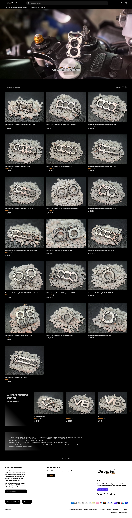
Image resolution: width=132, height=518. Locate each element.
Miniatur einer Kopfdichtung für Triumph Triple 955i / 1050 (61, 124)
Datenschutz (115, 509)
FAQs (121, 509)
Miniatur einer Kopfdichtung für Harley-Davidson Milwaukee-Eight (62, 208)
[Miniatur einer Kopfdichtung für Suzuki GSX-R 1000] (66, 149)
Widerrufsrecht (102, 509)
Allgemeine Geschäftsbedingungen (90, 509)
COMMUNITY (34, 7)
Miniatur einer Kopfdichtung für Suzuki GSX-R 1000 (59, 166)
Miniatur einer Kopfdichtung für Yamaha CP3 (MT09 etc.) (102, 124)
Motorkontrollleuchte (39, 416)
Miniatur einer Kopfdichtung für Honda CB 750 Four (17, 166)
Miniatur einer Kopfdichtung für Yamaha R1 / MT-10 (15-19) (102, 166)
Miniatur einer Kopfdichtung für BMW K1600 (16, 377)
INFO (42, 7)
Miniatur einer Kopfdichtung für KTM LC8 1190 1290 (59, 251)
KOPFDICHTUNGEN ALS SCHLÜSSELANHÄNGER (16, 7)
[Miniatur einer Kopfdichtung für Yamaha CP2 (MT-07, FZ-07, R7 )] (24, 107)
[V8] (80, 403)
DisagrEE (9, 509)
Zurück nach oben (66, 459)
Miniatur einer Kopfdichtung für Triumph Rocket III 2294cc (61, 293)
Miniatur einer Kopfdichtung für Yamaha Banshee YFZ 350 (102, 208)
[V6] (112, 403)
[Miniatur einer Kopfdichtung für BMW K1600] (24, 360)
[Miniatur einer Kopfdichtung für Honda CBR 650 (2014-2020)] (24, 191)
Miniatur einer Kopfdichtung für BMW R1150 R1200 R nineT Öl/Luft (21, 293)
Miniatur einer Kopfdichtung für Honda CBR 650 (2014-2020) (20, 208)
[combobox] (67, 3)
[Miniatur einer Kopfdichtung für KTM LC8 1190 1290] (66, 233)
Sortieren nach (8, 87)
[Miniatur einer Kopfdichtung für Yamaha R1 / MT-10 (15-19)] (107, 149)
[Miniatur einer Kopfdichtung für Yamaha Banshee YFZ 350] (107, 191)
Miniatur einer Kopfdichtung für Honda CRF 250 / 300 (59, 335)
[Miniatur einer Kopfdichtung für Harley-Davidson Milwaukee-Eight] (66, 191)
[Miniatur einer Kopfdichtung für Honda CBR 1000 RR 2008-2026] (24, 233)
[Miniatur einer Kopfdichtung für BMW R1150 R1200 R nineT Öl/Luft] (24, 275)
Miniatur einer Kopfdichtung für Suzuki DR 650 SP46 (101, 293)
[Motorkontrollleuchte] (48, 403)
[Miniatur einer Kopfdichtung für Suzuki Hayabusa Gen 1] (107, 233)
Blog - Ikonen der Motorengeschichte (75, 509)
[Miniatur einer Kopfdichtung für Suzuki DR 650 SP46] (107, 275)
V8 (66, 416)
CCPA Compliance (114, 512)
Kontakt (51, 475)
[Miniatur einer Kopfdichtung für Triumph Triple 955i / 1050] (66, 107)
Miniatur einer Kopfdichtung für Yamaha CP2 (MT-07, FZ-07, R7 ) (20, 124)
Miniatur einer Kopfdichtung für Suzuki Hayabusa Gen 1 (101, 251)
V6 (98, 416)
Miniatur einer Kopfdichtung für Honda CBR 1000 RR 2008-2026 (21, 251)
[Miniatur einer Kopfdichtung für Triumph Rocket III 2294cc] (66, 275)
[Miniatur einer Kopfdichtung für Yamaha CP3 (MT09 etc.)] (107, 107)
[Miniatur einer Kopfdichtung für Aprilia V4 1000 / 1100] (24, 318)
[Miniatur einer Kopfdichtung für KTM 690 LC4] (107, 318)
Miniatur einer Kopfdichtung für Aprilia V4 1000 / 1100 (18, 335)
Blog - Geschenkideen (123, 512)
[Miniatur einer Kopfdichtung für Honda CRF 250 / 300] (66, 318)
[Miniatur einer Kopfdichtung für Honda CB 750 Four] (24, 149)
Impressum (109, 509)
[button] (126, 3)
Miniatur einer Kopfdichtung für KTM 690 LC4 (99, 335)
